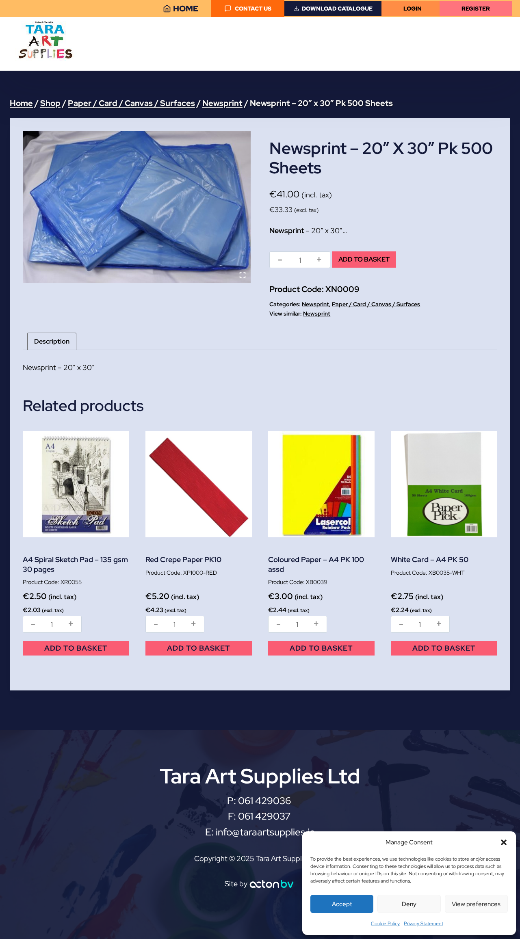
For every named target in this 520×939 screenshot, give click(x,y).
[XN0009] (137, 207)
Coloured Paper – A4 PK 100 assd (316, 564)
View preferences (476, 904)
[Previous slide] (35, 207)
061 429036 (265, 800)
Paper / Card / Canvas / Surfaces (376, 304)
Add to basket (364, 259)
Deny (409, 904)
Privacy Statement (423, 923)
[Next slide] (238, 207)
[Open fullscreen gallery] (242, 275)
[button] (504, 842)
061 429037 (264, 816)
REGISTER (476, 8)
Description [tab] (51, 341)
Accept (342, 904)
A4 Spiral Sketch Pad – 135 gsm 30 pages (75, 564)
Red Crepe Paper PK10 (183, 559)
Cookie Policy (385, 923)
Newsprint (315, 304)
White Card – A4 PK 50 (429, 559)
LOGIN (412, 8)
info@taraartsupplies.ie (265, 832)
